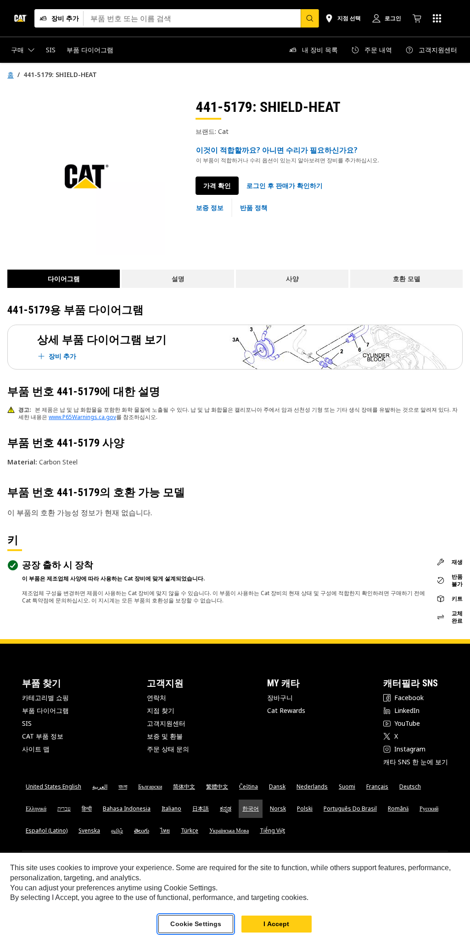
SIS (27, 723)
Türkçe (189, 830)
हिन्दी (87, 808)
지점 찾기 (160, 710)
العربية (99, 786)
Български (150, 786)
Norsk (278, 808)
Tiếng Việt (272, 830)
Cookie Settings (195, 923)
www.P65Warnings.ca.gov (82, 417)
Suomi (347, 786)
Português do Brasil (350, 808)
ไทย (165, 830)
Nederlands (312, 786)
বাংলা (122, 786)
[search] (310, 18)
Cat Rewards (286, 710)
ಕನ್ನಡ (225, 808)
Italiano (171, 808)
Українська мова (229, 830)
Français (377, 786)
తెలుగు (141, 830)
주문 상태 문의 (168, 749)
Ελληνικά (36, 808)
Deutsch (410, 786)
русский (429, 808)
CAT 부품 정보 (42, 736)
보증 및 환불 (165, 736)
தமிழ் (117, 830)
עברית (64, 808)
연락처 (156, 697)
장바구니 (280, 697)
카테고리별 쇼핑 (45, 697)
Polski (305, 808)
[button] (284, 186)
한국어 (250, 808)
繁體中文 (217, 786)
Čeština (248, 786)
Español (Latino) (46, 830)
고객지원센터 (166, 723)
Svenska (89, 830)
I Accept (276, 923)
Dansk (277, 786)
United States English (53, 786)
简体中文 (184, 786)
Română (398, 808)
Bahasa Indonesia (127, 808)
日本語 (200, 808)
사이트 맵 (36, 749)
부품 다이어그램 (45, 710)
